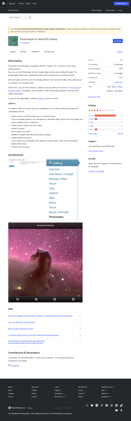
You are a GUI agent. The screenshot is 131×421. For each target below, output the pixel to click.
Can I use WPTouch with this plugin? (22, 322)
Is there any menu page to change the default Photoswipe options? (33, 335)
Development (49, 52)
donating (40, 98)
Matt (104, 390)
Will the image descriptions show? (21, 329)
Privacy (10, 397)
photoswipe (118, 91)
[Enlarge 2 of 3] (80, 161)
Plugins (34, 393)
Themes (34, 390)
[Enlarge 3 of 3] (80, 225)
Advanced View (94, 97)
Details (12, 52)
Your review (92, 133)
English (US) (119, 82)
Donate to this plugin (96, 171)
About (10, 387)
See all (120, 133)
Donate (81, 393)
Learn (57, 387)
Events (80, 390)
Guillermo (26, 43)
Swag (81, 397)
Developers (59, 393)
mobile (120, 86)
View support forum (95, 151)
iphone (114, 86)
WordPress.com (108, 387)
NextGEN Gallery (14, 91)
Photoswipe (74, 88)
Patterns (34, 397)
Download (117, 41)
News (10, 390)
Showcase (35, 387)
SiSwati (30, 408)
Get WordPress (121, 3)
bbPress (105, 393)
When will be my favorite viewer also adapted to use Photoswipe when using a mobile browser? (26, 342)
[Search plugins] (30, 17)
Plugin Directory (13, 10)
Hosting (10, 393)
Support (120, 52)
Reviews (23, 52)
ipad (109, 86)
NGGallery (110, 91)
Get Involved (82, 387)
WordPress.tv (60, 397)
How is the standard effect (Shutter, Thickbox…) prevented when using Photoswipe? (40, 316)
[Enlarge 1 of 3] (42, 161)
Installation (35, 52)
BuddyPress (106, 397)
